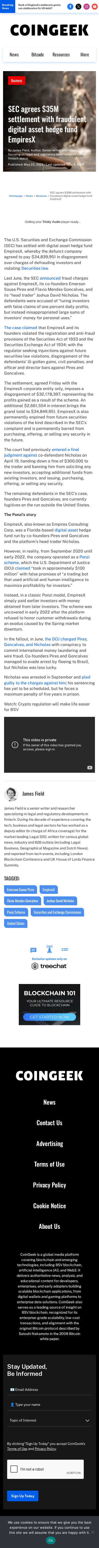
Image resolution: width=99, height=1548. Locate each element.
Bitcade (37, 54)
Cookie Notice (49, 1205)
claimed (22, 568)
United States (15, 923)
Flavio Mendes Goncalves (22, 900)
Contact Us (49, 1122)
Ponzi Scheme (16, 912)
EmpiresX (49, 889)
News (14, 54)
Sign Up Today (22, 1496)
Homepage (16, 195)
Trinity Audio (51, 222)
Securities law (34, 268)
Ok (50, 1540)
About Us (49, 1226)
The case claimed (20, 327)
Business (16, 80)
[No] (92, 1532)
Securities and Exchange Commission (57, 912)
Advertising (49, 1143)
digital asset (66, 530)
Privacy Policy (49, 1185)
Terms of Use (49, 1164)
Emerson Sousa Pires (20, 889)
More (84, 54)
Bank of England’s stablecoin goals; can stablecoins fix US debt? (39, 6)
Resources (61, 54)
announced (50, 278)
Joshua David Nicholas (60, 900)
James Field (20, 150)
